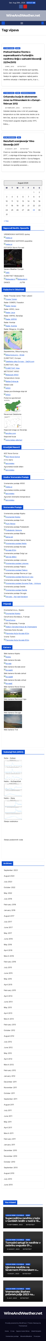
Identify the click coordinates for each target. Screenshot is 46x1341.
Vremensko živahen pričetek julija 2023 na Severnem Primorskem (19, 1294)
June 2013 (8, 1002)
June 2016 (8, 939)
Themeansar (23, 1326)
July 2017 (8, 922)
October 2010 (9, 1162)
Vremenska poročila (28, 93)
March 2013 (9, 1019)
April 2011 (8, 1127)
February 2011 (10, 1139)
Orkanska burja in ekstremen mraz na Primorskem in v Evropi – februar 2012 (22, 100)
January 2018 (9, 910)
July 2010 (8, 1179)
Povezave (37, 1336)
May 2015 (8, 979)
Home (7, 1331)
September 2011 (10, 1099)
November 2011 (10, 1087)
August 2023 (9, 876)
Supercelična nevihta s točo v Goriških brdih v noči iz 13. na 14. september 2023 (22, 1221)
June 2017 (8, 927)
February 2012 (10, 1070)
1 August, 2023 (13, 1273)
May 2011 (8, 1122)
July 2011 (8, 1110)
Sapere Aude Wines (23, 1331)
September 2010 (11, 1167)
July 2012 (8, 1042)
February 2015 (10, 990)
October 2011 (9, 1093)
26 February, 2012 (12, 108)
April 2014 (8, 996)
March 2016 (9, 956)
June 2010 (8, 1185)
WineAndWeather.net (23, 15)
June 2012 (8, 1047)
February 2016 (10, 962)
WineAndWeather (26, 1336)
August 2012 (9, 1036)
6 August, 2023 (13, 1249)
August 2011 (9, 1105)
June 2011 (8, 1116)
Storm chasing (9, 48)
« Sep (6, 221)
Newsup (36, 1323)
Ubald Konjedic (36, 1331)
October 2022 (9, 887)
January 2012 (9, 1076)
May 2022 (8, 893)
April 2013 (8, 1013)
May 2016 (8, 944)
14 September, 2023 (15, 1224)
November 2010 (10, 1156)
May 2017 (8, 933)
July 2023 (8, 882)
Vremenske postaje (12, 1336)
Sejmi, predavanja (10, 137)
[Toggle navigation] (21, 23)
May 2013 (8, 1007)
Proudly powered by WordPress (16, 1323)
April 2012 (8, 1059)
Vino (19, 137)
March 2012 (9, 1065)
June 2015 (8, 973)
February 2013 (10, 1025)
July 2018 (8, 899)
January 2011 (9, 1145)
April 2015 (8, 985)
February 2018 (10, 904)
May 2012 (8, 1053)
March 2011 (8, 1133)
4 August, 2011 (11, 149)
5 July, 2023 (12, 1298)
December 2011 (10, 1082)
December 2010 (10, 1150)
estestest (22, 66)
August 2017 (9, 916)
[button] (39, 23)
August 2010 (9, 1173)
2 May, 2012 (10, 66)
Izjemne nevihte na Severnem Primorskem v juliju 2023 (20, 1270)
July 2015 (8, 967)
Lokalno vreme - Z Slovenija (15, 1215)
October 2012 (9, 1030)
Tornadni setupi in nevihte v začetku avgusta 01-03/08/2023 (22, 1245)
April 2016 (8, 950)
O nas (12, 1331)
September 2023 (11, 870)
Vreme (18, 48)
